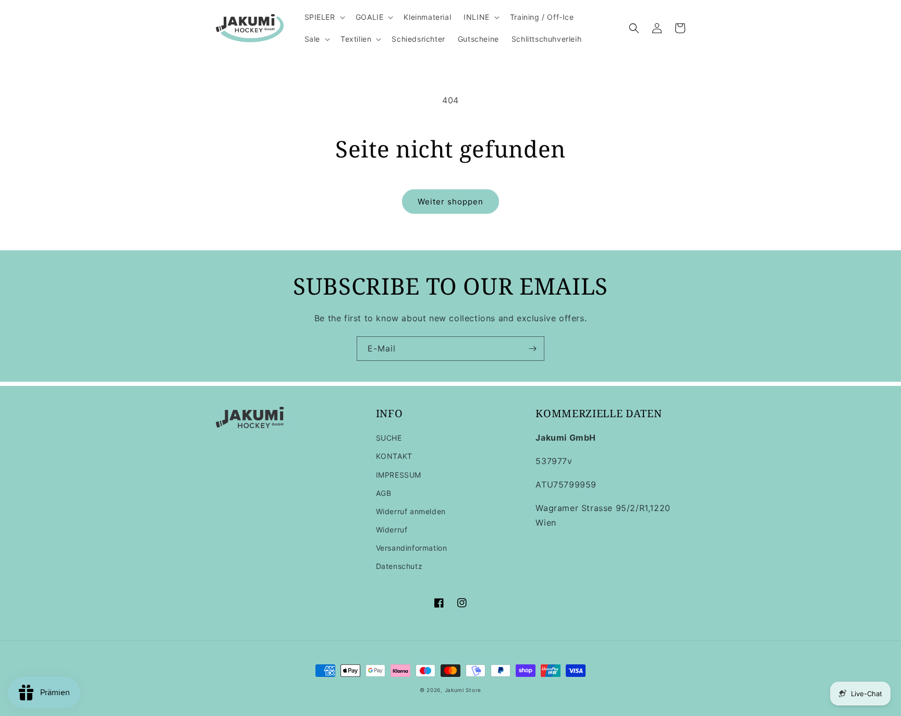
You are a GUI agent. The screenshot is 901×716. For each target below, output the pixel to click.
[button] (323, 17)
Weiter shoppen (450, 202)
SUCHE (389, 437)
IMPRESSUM (398, 474)
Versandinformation (411, 547)
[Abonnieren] (532, 348)
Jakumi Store (463, 690)
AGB (384, 493)
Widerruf (392, 529)
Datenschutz (399, 566)
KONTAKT (394, 456)
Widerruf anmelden (411, 511)
